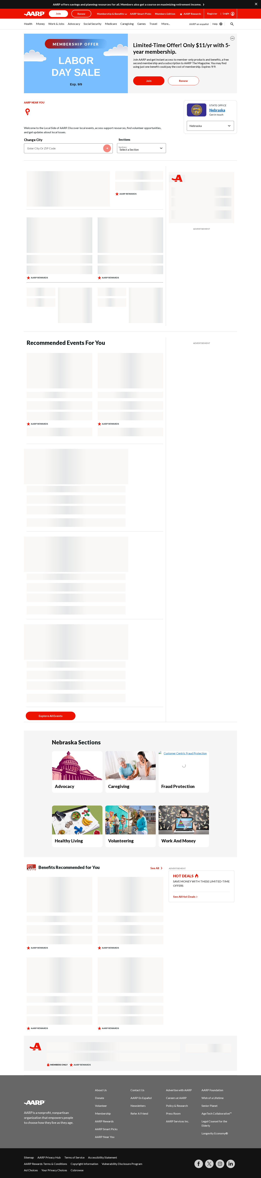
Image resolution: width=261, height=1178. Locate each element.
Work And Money (178, 840)
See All (154, 868)
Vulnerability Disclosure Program (122, 1163)
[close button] (232, 38)
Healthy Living (69, 840)
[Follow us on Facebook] (198, 1164)
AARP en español (199, 24)
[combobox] (68, 148)
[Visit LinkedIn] (230, 1164)
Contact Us (137, 1090)
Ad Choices (31, 1170)
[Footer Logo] (49, 1102)
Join (148, 80)
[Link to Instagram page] (220, 1164)
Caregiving (118, 786)
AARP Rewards (192, 13)
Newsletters (138, 1105)
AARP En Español (141, 1098)
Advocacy (64, 786)
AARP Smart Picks (140, 13)
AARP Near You (104, 1136)
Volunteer (101, 1105)
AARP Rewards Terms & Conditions (45, 1163)
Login (226, 13)
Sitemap (29, 1157)
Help (215, 23)
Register (212, 13)
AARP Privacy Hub (49, 1157)
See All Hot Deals (184, 896)
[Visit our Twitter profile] (209, 1164)
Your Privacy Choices (54, 1170)
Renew (183, 80)
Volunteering (121, 840)
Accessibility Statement (102, 1157)
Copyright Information (84, 1163)
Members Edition (165, 13)
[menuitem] (28, 25)
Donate (99, 1098)
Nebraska (217, 110)
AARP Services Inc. (177, 1121)
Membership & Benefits (110, 13)
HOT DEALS (183, 876)
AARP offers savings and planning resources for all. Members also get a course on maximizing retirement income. (127, 4)
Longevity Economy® (215, 1133)
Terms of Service (74, 1157)
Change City (33, 140)
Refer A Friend (139, 1113)
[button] (231, 24)
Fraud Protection (178, 786)
